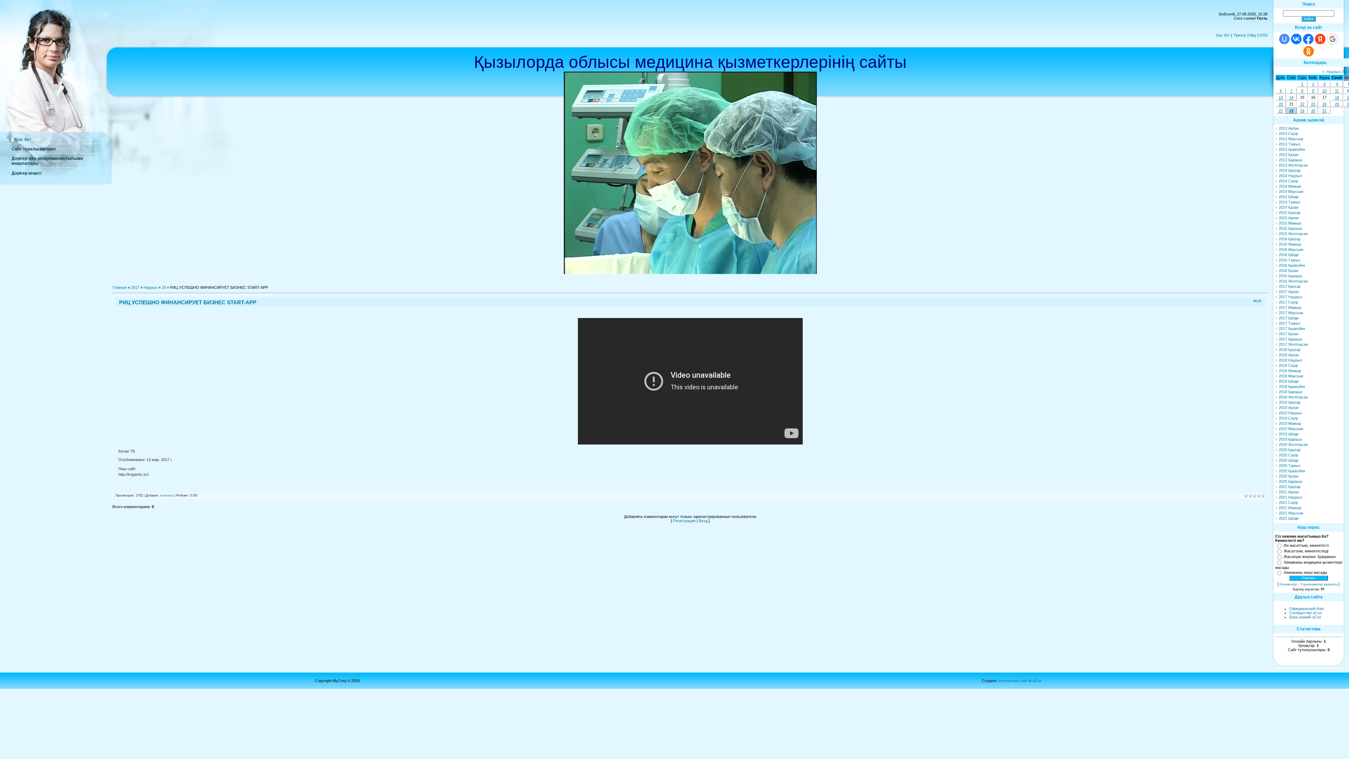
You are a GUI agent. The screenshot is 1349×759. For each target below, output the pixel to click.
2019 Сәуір (1288, 418)
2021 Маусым (1291, 513)
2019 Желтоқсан (1293, 444)
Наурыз (150, 287)
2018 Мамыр (1290, 371)
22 (1302, 104)
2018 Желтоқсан (1293, 397)
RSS (1263, 35)
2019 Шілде (1289, 434)
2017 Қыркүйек (1292, 328)
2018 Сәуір (1288, 365)
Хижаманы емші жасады (1305, 572)
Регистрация (684, 521)
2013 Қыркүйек (1292, 149)
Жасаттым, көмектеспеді (1306, 551)
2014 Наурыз (1290, 176)
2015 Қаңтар (1290, 212)
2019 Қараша (1290, 439)
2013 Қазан (1288, 155)
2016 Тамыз (1289, 260)
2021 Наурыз (1290, 497)
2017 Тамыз (1289, 323)
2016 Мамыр (1290, 244)
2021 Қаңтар (1290, 487)
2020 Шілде (1289, 460)
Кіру (1253, 35)
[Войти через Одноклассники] (1308, 51)
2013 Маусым (1291, 139)
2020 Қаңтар (1290, 450)
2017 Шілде (1289, 318)
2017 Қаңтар (1290, 286)
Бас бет (1223, 35)
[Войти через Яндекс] (1320, 39)
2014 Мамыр (1290, 186)
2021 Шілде (1289, 518)
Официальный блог (1306, 608)
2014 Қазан (1288, 207)
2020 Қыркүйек (1292, 471)
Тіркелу (1239, 35)
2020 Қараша (1290, 481)
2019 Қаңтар (1290, 402)
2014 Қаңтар (1290, 170)
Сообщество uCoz (1305, 613)
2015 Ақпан (1289, 218)
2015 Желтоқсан (1293, 234)
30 (1313, 111)
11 (1337, 91)
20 (1281, 104)
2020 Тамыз (1289, 465)
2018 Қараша (1290, 392)
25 (1337, 104)
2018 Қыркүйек (1292, 386)
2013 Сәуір (1288, 133)
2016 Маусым (1291, 249)
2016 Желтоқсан (1293, 281)
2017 (135, 287)
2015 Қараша (1290, 228)
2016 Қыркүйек (1292, 265)
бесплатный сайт (1013, 681)
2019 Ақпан (1289, 408)
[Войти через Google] (1332, 39)
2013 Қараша (1290, 160)
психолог (167, 495)
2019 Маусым (1291, 429)
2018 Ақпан (1289, 355)
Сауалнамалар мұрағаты (1319, 584)
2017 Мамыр (1290, 307)
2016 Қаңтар (1290, 239)
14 (1291, 97)
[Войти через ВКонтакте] (1296, 39)
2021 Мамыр (1290, 508)
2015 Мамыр (1290, 223)
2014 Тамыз (1289, 202)
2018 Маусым (1291, 376)
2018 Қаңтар (1290, 350)
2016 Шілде (1289, 255)
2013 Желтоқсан (1293, 165)
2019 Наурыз (1290, 413)
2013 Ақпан (1289, 128)
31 (1324, 111)
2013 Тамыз (1289, 144)
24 (1324, 104)
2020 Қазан (1288, 476)
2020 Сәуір (1288, 455)
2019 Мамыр (1290, 423)
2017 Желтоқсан (1293, 344)
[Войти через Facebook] (1308, 39)
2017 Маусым (1291, 313)
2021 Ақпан (1289, 492)
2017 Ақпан (1289, 292)
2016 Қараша (1290, 276)
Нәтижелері (1288, 584)
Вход (703, 521)
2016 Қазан (1288, 270)
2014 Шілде (1289, 197)
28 (164, 287)
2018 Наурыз (1290, 360)
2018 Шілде (1289, 381)
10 (1324, 91)
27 (1281, 111)
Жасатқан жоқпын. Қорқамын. (1310, 556)
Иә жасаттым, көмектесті (1306, 545)
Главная (119, 287)
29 (1302, 111)
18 (1337, 97)
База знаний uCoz (1305, 617)
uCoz (1037, 681)
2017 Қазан (1288, 334)
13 (1281, 97)
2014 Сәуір (1288, 181)
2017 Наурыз (1290, 297)
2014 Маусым (1291, 191)
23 (1313, 104)
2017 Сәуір (1288, 302)
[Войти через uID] (1284, 39)
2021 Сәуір (1288, 502)
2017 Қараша (1290, 339)
